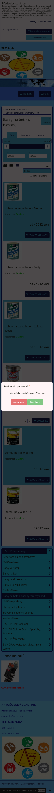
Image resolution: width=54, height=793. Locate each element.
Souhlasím (35, 402)
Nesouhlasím (19, 402)
